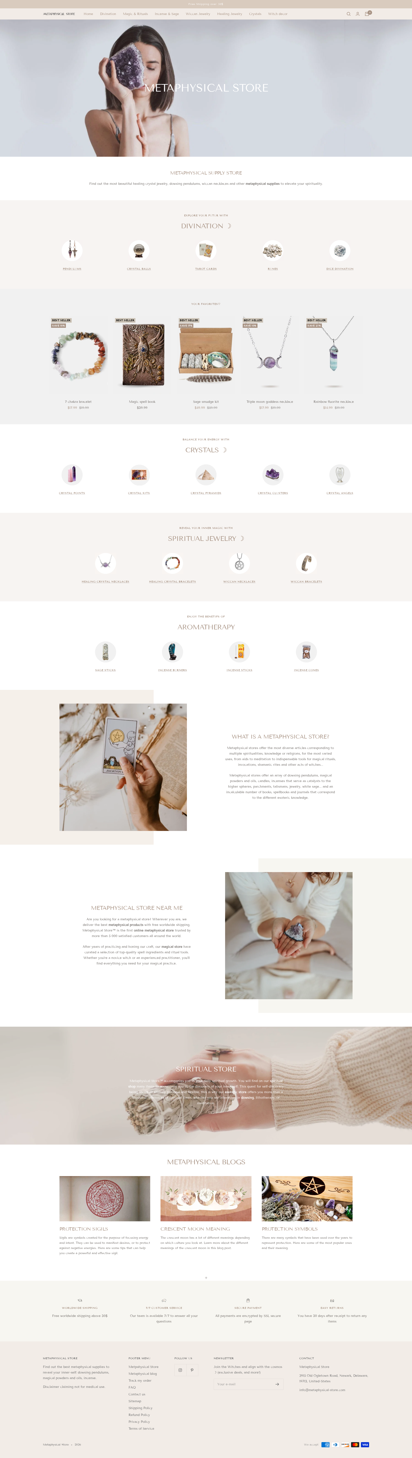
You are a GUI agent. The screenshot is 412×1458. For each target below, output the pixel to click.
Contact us (137, 1394)
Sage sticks (105, 670)
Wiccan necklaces (239, 581)
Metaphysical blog (143, 1374)
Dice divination (340, 268)
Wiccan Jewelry (198, 14)
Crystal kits (139, 493)
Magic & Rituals (135, 14)
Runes (273, 268)
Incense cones (306, 670)
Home (88, 14)
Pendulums (72, 268)
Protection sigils (83, 1229)
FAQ (132, 1387)
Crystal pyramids (206, 493)
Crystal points (72, 493)
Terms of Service (141, 1429)
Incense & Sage (167, 14)
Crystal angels (340, 493)
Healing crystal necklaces (105, 581)
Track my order (140, 1381)
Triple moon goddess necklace (270, 402)
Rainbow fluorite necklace (334, 402)
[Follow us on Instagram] (180, 1370)
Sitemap (135, 1401)
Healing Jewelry (229, 14)
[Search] (349, 14)
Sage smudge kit (206, 402)
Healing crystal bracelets (172, 581)
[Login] (358, 14)
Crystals (255, 14)
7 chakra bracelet (78, 402)
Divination (108, 14)
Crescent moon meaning (195, 1229)
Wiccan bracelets (306, 581)
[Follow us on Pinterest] (192, 1370)
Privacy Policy (139, 1422)
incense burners (172, 670)
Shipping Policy (141, 1408)
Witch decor (278, 14)
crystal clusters (273, 493)
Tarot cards (206, 268)
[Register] (277, 1384)
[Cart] (367, 14)
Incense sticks (240, 670)
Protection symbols (290, 1229)
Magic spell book (142, 402)
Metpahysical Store (144, 1367)
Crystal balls (139, 268)
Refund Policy (139, 1415)
